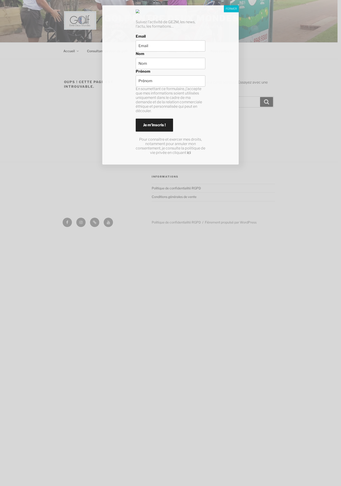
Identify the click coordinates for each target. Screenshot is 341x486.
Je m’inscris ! (154, 125)
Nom (140, 54)
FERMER (231, 8)
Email (141, 36)
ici (189, 152)
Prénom (143, 71)
